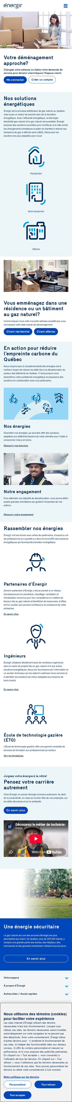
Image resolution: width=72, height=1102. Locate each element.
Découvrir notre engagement (18, 514)
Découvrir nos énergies (16, 445)
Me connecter (15, 80)
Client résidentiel (18, 331)
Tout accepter (17, 1095)
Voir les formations (14, 755)
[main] (36, 1052)
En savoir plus (11, 614)
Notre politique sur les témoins (21, 1077)
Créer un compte (42, 79)
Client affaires (46, 331)
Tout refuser (48, 1084)
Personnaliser (17, 1084)
